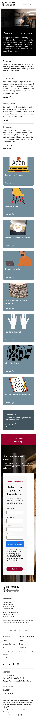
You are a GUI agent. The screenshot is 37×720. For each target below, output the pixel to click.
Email (11, 425)
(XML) (20, 715)
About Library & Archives (8, 653)
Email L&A (6, 690)
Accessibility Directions (22, 681)
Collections (6, 636)
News (21, 640)
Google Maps (8, 681)
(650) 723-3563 (8, 694)
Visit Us (5, 648)
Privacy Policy (7, 715)
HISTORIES (22, 648)
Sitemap (15, 715)
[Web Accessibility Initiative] (8, 4)
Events (21, 644)
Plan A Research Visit (26, 652)
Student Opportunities (26, 636)
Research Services (9, 644)
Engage (5, 640)
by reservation (7, 608)
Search (5, 658)
